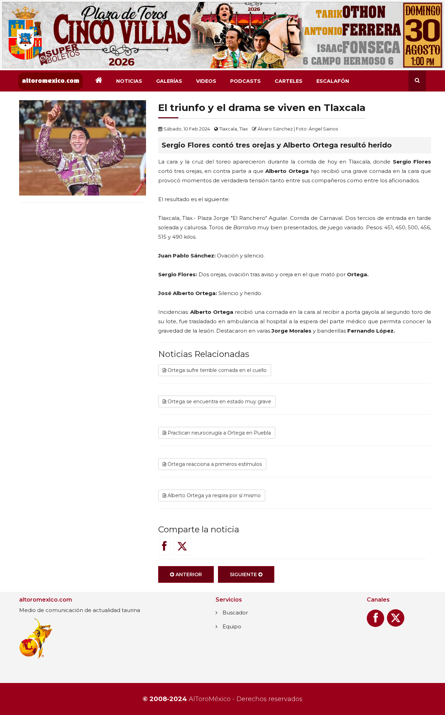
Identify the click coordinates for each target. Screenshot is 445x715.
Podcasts (245, 81)
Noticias (129, 81)
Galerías (169, 81)
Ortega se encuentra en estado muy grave (218, 401)
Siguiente (244, 574)
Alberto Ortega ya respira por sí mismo (213, 495)
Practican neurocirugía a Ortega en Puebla (218, 433)
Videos (206, 81)
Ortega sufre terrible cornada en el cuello (216, 370)
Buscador (235, 612)
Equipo (231, 626)
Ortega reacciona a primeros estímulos (214, 464)
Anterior (188, 574)
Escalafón (332, 81)
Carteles (288, 81)
